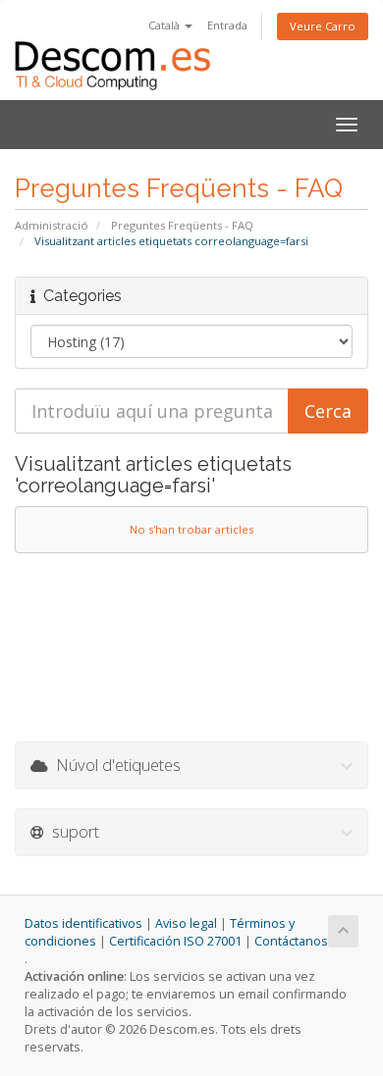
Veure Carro (323, 26)
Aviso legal (186, 923)
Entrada (227, 25)
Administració (51, 225)
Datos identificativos (83, 923)
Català (165, 25)
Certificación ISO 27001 (175, 941)
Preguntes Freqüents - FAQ (182, 225)
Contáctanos (291, 941)
